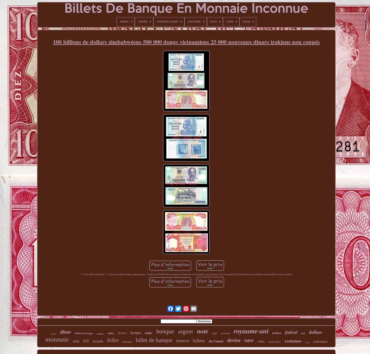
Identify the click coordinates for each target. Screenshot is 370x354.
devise (233, 340)
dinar (65, 332)
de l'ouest (216, 341)
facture (136, 333)
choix (307, 342)
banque (165, 331)
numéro (100, 334)
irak (303, 333)
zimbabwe (292, 341)
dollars (315, 332)
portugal (127, 341)
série (76, 341)
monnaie (57, 339)
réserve (182, 340)
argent (185, 331)
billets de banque (84, 333)
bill (86, 341)
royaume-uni (251, 331)
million (111, 333)
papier (53, 334)
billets (199, 340)
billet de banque (154, 340)
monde (98, 341)
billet (113, 340)
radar (261, 341)
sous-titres (274, 341)
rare (249, 340)
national (225, 333)
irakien (276, 333)
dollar (148, 333)
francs (122, 333)
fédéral (291, 332)
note (202, 331)
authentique (320, 341)
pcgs (214, 333)
